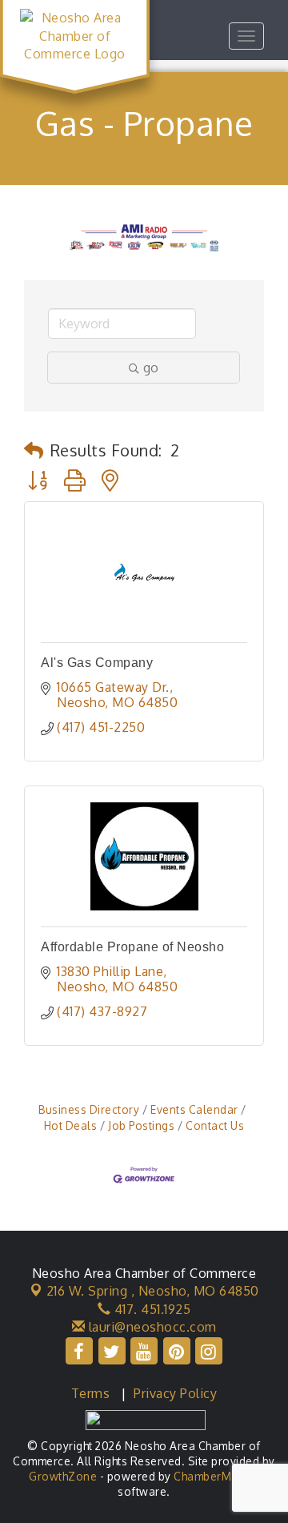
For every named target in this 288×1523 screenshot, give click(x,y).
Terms (90, 1393)
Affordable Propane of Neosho (132, 947)
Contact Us (215, 1125)
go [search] (150, 368)
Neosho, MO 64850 (152, 1291)
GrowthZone (63, 1476)
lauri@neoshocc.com (151, 1327)
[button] (34, 450)
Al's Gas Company (97, 662)
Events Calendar (194, 1109)
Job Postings (141, 1125)
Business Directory (88, 1109)
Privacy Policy (175, 1393)
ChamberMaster (216, 1476)
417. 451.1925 (150, 1309)
